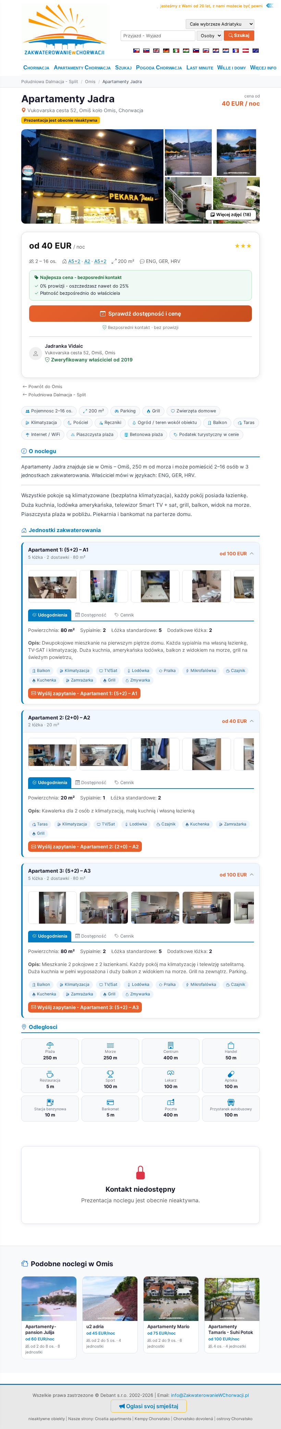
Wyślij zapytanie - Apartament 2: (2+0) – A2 (88, 846)
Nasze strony (80, 1418)
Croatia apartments (113, 1418)
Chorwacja (36, 67)
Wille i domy (231, 67)
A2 (87, 261)
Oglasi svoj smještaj (152, 1406)
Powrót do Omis (45, 386)
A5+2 (74, 261)
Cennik (127, 615)
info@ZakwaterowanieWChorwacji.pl (210, 1395)
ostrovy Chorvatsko (235, 1418)
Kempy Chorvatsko (152, 1418)
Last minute (199, 67)
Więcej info (263, 67)
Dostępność (93, 615)
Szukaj (241, 35)
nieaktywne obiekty (46, 1418)
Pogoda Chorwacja (159, 67)
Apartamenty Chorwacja (82, 67)
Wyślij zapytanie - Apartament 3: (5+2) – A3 (88, 1007)
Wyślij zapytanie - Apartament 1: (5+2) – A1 (87, 693)
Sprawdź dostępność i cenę (144, 313)
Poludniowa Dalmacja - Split (49, 81)
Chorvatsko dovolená (193, 1418)
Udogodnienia (52, 615)
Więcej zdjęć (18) (233, 214)
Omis (90, 81)
